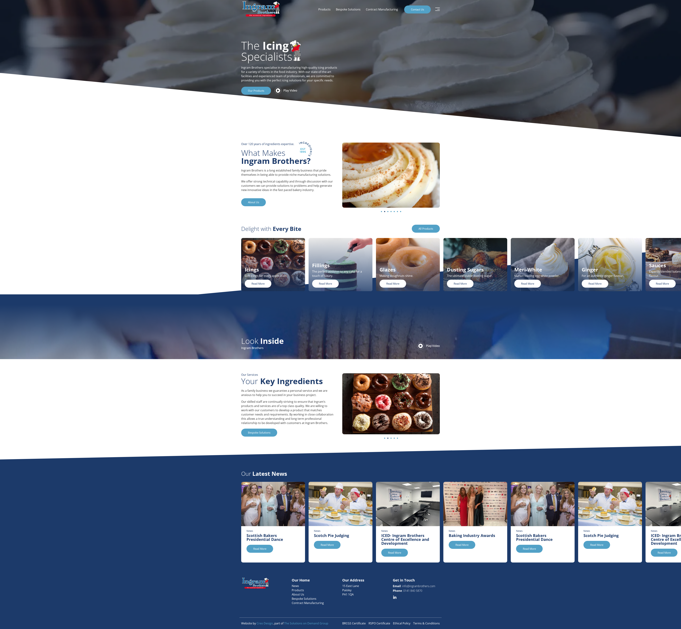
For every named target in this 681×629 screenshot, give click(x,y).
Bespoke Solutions (348, 9)
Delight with (271, 228)
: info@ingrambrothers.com (414, 586)
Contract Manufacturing (382, 9)
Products (324, 9)
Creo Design (265, 623)
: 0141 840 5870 (407, 591)
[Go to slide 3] (387, 211)
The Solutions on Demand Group (306, 623)
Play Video (290, 90)
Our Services (249, 375)
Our (264, 473)
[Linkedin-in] (395, 597)
